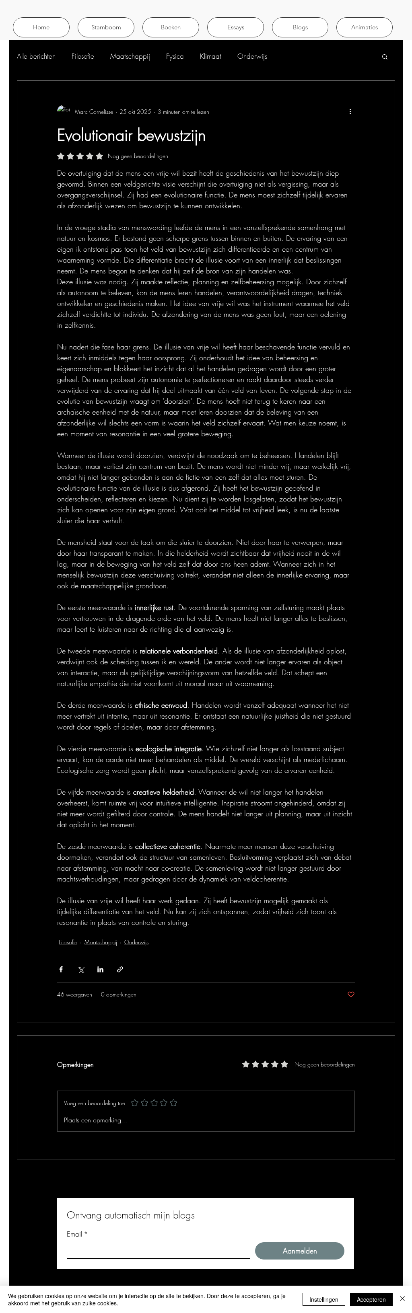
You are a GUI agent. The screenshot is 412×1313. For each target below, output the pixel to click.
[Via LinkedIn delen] (100, 969)
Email (77, 1234)
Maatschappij (130, 56)
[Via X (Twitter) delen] (80, 969)
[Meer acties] (350, 111)
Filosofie (83, 56)
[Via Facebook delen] (61, 969)
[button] (364, 27)
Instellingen (323, 1299)
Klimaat (210, 56)
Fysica (175, 56)
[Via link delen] (120, 969)
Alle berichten (36, 56)
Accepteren (371, 1299)
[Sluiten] (402, 1299)
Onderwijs (252, 56)
